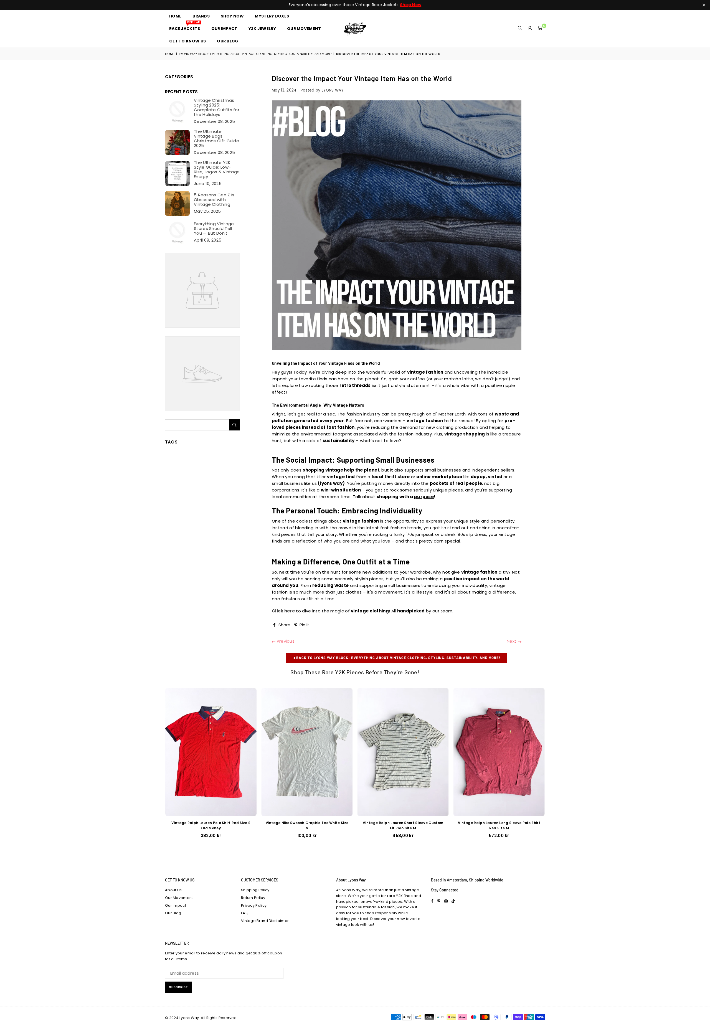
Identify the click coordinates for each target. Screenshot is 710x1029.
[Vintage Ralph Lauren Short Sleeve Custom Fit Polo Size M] (403, 752)
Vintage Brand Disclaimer (265, 920)
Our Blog (173, 913)
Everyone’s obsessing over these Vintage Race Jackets (355, 4)
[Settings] (530, 29)
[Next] (551, 767)
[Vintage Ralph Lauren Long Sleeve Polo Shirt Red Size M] (499, 752)
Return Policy (253, 897)
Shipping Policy (255, 890)
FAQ (244, 913)
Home (169, 54)
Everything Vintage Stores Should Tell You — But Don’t (214, 228)
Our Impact (175, 905)
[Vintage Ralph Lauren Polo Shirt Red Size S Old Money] (211, 752)
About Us (173, 890)
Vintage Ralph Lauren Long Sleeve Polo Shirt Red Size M (499, 825)
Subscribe (178, 987)
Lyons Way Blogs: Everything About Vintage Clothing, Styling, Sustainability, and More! (255, 54)
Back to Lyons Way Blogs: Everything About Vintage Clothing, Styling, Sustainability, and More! (397, 657)
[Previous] (159, 767)
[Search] (520, 29)
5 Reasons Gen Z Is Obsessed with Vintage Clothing (214, 199)
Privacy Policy (254, 905)
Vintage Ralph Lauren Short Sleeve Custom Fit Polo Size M (403, 825)
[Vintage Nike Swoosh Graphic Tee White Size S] (307, 752)
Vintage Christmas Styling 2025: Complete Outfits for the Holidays (216, 107)
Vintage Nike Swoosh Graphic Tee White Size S (307, 825)
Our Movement (179, 897)
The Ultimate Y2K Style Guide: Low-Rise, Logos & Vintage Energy (217, 169)
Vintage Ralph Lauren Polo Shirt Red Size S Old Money (210, 825)
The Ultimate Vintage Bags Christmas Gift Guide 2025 (216, 138)
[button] (540, 29)
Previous (285, 641)
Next (512, 641)
